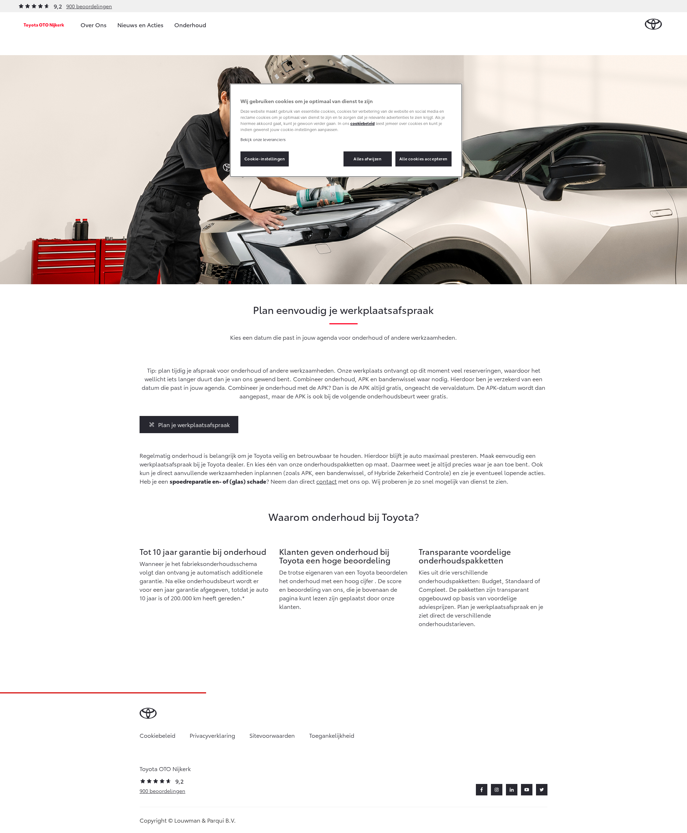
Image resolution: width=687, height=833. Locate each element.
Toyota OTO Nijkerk (44, 24)
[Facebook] (481, 789)
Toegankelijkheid (331, 735)
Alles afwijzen (367, 158)
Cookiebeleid (157, 735)
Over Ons (94, 24)
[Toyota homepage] (653, 24)
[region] (346, 130)
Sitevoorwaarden (272, 735)
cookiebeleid (362, 123)
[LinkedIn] (511, 789)
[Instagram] (496, 789)
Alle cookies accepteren (423, 158)
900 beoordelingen (89, 6)
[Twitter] (541, 789)
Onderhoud (190, 24)
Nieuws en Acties (140, 24)
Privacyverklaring (212, 735)
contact (326, 481)
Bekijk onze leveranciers (263, 139)
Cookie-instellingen (264, 158)
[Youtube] (526, 789)
